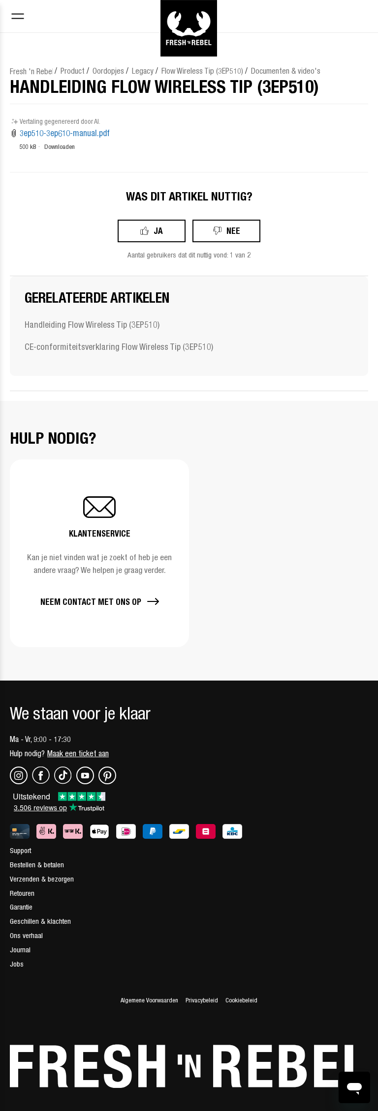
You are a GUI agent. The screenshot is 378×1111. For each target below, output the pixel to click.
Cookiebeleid (241, 1000)
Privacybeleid (202, 1000)
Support (20, 850)
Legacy (143, 70)
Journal (20, 949)
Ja (158, 231)
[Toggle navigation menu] (18, 17)
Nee (233, 231)
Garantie (21, 907)
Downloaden (59, 146)
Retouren (22, 893)
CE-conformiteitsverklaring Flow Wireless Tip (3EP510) (119, 347)
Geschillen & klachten (40, 921)
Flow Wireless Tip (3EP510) (202, 70)
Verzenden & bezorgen (42, 879)
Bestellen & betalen (37, 864)
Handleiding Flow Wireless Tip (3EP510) (92, 324)
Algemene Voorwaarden (149, 1000)
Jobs (17, 964)
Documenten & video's (285, 70)
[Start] (188, 16)
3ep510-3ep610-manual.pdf (65, 133)
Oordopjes (108, 70)
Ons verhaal (26, 935)
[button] (99, 553)
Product (73, 70)
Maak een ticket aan (78, 753)
